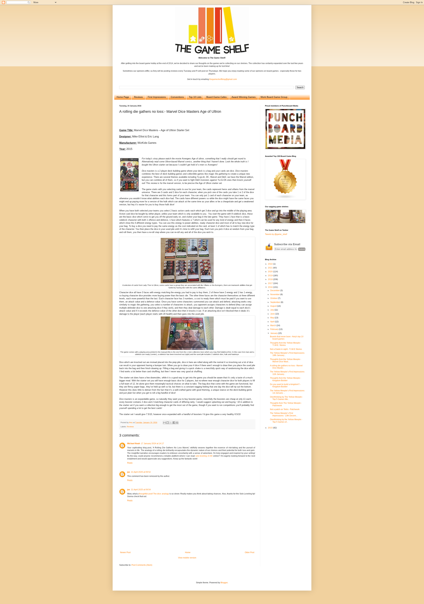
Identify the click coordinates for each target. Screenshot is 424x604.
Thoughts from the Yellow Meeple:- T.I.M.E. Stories (285, 344)
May (272, 318)
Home (187, 552)
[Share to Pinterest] (177, 422)
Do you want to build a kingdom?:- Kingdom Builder (285, 385)
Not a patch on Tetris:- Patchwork (284, 409)
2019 (270, 275)
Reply (129, 463)
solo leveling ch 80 (204, 456)
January (274, 333)
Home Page (123, 97)
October (274, 298)
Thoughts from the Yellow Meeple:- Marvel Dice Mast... (285, 360)
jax (128, 472)
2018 (270, 279)
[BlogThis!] (167, 422)
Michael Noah (133, 443)
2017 (270, 283)
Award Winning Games (244, 97)
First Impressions (157, 97)
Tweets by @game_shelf (276, 234)
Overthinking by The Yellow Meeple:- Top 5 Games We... (286, 398)
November (275, 294)
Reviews (138, 97)
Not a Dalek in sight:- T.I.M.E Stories (286, 349)
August (273, 306)
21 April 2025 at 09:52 (141, 472)
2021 (270, 268)
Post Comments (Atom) (142, 565)
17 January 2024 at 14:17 (152, 443)
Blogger (224, 582)
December (275, 290)
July (272, 310)
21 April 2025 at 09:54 (141, 489)
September (275, 302)
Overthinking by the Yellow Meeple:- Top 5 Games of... (286, 420)
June (272, 314)
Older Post (249, 552)
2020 (270, 271)
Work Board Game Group (274, 97)
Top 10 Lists (195, 97)
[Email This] (164, 422)
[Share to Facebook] (174, 422)
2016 (270, 287)
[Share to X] (170, 422)
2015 (270, 428)
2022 (270, 264)
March (273, 325)
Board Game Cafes (216, 97)
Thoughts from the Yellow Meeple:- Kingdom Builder (285, 379)
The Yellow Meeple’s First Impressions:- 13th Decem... (283, 414)
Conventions (177, 97)
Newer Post (125, 552)
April (272, 321)
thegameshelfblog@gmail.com (223, 79)
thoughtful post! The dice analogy (154, 494)
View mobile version (187, 558)
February (274, 329)
